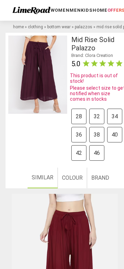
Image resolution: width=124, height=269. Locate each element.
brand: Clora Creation (92, 55)
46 (97, 153)
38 (97, 134)
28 (79, 116)
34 (115, 116)
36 (79, 134)
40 (115, 134)
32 (97, 116)
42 (79, 153)
